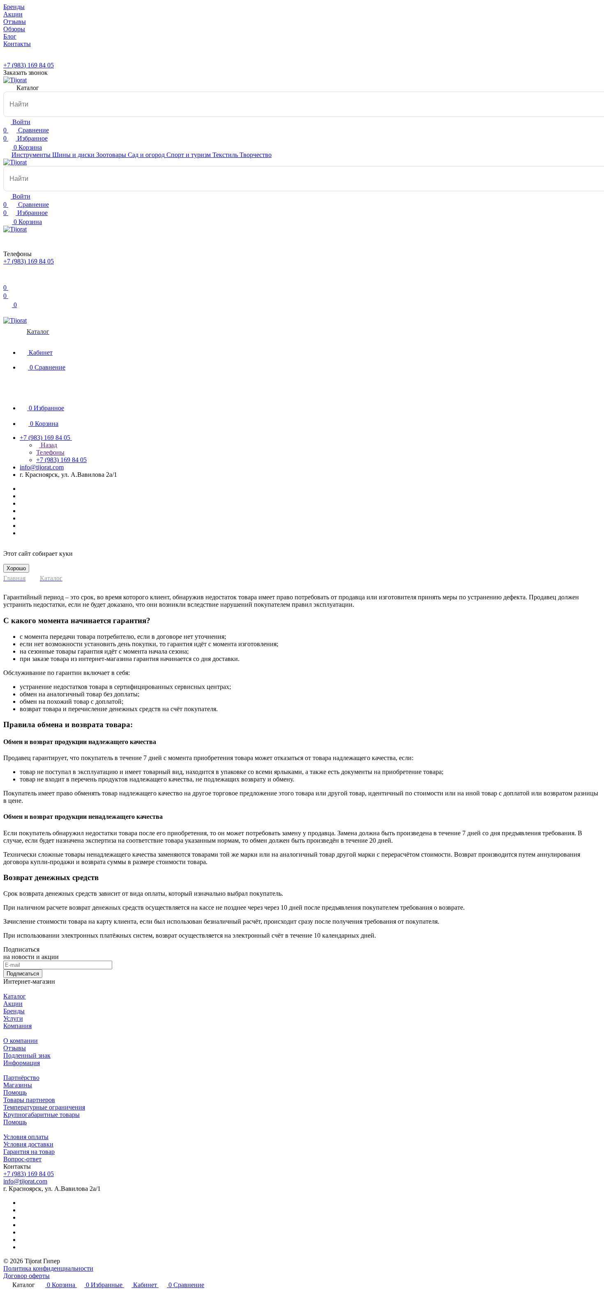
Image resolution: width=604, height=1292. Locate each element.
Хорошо (16, 568)
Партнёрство (21, 1077)
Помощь (15, 1092)
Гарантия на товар (29, 1151)
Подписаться (23, 974)
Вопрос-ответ (22, 1159)
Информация (21, 1062)
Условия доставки (28, 1144)
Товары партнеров (29, 1099)
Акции (13, 1003)
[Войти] (7, 279)
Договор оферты (26, 1275)
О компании (20, 1040)
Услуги (13, 1018)
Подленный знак (27, 1055)
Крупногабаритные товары (41, 1114)
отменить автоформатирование (41, 120)
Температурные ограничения (44, 1107)
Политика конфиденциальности (48, 1268)
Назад (48, 444)
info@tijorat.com (42, 467)
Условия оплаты (25, 1136)
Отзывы (14, 1048)
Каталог (14, 996)
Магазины (17, 1085)
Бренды (14, 1011)
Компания (17, 1025)
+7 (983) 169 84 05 (28, 65)
